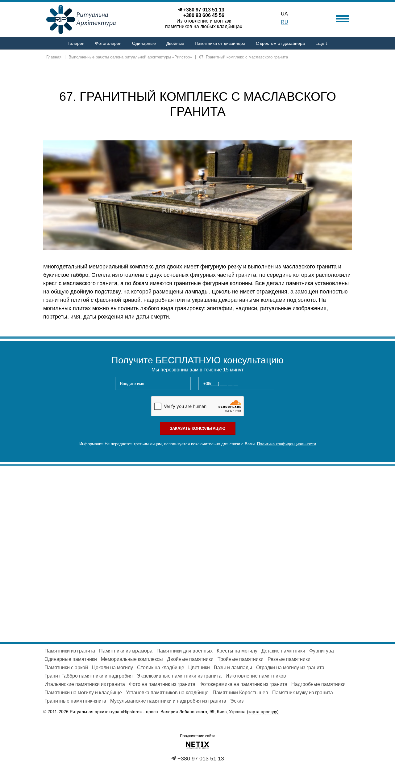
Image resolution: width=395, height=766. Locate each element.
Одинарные (144, 43)
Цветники (199, 667)
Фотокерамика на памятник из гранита (243, 684)
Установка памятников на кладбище (167, 692)
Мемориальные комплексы (132, 659)
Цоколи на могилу (112, 667)
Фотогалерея (108, 43)
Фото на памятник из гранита (162, 684)
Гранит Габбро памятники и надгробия (88, 675)
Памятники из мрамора (125, 650)
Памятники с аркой (66, 667)
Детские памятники (283, 650)
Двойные (175, 43)
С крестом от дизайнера (280, 43)
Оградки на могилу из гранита (290, 667)
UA (284, 13)
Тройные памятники (241, 659)
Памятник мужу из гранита (302, 692)
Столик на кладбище (160, 667)
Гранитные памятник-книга (75, 701)
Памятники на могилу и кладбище (83, 692)
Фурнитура (321, 650)
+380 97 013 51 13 (203, 9)
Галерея (76, 43)
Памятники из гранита (69, 650)
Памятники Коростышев (240, 692)
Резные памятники (289, 659)
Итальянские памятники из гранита (84, 684)
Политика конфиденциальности (286, 444)
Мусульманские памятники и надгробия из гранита (168, 701)
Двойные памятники (190, 659)
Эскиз (236, 701)
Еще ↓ (321, 43)
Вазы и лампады (233, 667)
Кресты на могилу (237, 650)
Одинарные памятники (70, 659)
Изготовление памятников (256, 675)
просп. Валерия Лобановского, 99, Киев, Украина (212, 711)
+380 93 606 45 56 (203, 15)
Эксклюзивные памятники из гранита (179, 675)
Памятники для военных (184, 650)
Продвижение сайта (197, 736)
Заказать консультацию (197, 428)
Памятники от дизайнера (220, 43)
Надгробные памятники (318, 684)
